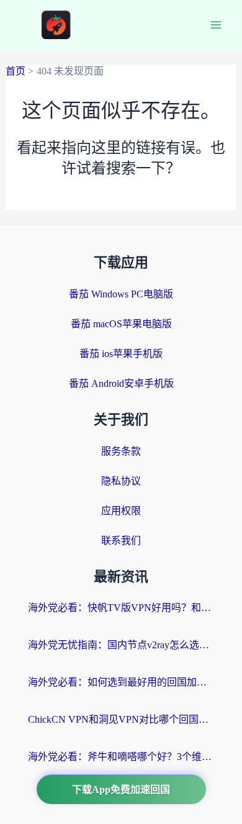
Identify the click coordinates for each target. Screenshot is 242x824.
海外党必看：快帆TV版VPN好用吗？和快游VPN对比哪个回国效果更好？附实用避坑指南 (121, 607)
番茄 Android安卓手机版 (121, 383)
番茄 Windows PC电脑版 (121, 294)
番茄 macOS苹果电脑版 (121, 324)
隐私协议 (121, 481)
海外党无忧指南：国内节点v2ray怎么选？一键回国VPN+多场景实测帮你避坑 (121, 645)
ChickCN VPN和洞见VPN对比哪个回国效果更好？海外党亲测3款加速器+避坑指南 (121, 719)
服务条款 (121, 451)
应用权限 (121, 510)
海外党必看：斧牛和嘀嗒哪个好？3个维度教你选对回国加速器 (121, 756)
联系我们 (121, 540)
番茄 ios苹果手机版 (121, 353)
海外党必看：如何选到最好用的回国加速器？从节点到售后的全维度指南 (121, 682)
